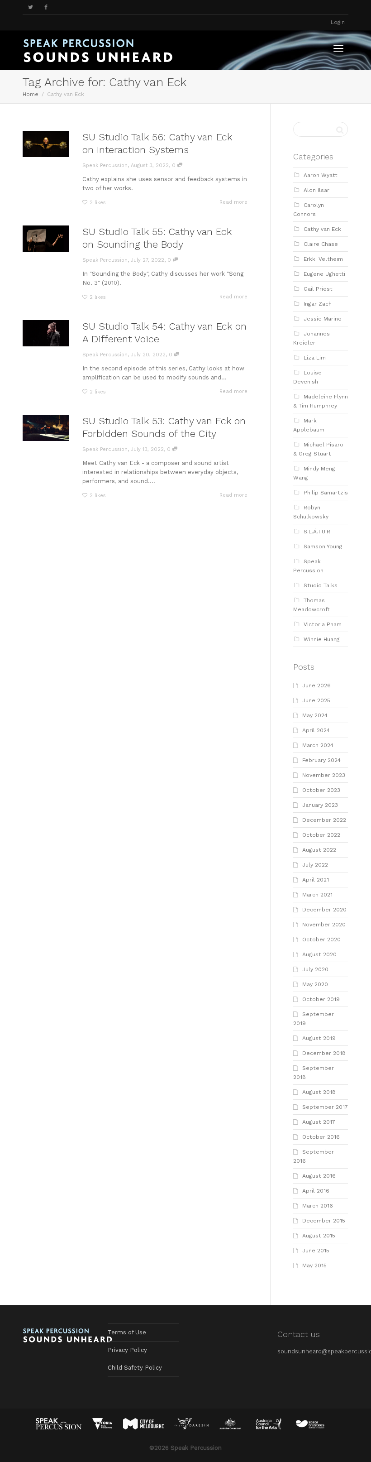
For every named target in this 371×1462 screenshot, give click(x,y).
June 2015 (315, 1250)
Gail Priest (318, 289)
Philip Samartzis (326, 492)
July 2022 (315, 865)
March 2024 (317, 745)
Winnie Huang (322, 639)
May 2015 (314, 1265)
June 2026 (316, 685)
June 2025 (316, 700)
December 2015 (323, 1221)
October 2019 (321, 999)
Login (338, 22)
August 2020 (319, 954)
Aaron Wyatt (321, 175)
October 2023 (321, 790)
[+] (46, 144)
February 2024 (321, 760)
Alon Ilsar (316, 190)
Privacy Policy (127, 1350)
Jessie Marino (323, 319)
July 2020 (315, 969)
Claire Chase (321, 244)
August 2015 (318, 1235)
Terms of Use (127, 1332)
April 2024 (316, 730)
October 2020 (321, 939)
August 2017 (318, 1122)
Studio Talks (321, 585)
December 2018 (324, 1053)
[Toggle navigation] (338, 48)
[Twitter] (30, 7)
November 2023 (323, 775)
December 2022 (324, 820)
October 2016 (321, 1137)
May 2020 (315, 984)
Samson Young (323, 546)
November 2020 (324, 924)
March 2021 (317, 895)
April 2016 (315, 1191)
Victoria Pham (323, 624)
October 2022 (321, 835)
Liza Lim (315, 358)
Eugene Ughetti (324, 274)
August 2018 (319, 1092)
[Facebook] (45, 7)
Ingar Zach (318, 304)
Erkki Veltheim (323, 259)
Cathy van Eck (322, 229)
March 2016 (317, 1206)
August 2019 (319, 1038)
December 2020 (324, 909)
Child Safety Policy (135, 1367)
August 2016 (319, 1176)
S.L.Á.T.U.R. (318, 531)
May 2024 (315, 715)
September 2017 (325, 1107)
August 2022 (319, 850)
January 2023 (320, 805)
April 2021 (315, 880)
